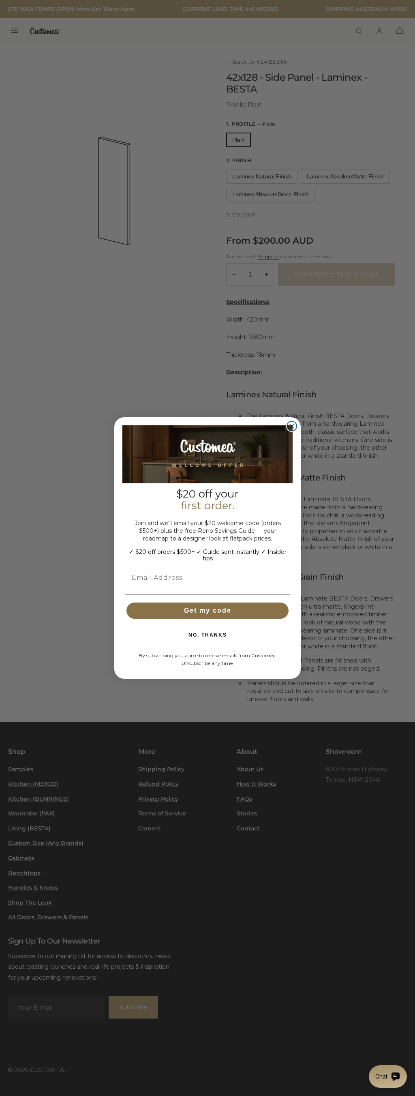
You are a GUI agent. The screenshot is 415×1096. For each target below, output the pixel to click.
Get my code (207, 610)
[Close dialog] (292, 426)
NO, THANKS (207, 635)
